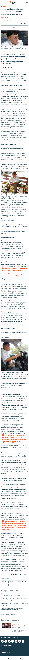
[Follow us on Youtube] (2, 641)
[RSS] (23, 641)
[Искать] (20, 658)
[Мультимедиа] (9, 658)
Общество (4, 6)
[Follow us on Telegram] (12, 641)
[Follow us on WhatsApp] (16, 641)
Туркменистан (15, 624)
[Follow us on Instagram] (5, 641)
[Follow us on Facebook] (9, 641)
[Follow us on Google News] (19, 641)
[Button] (24, 24)
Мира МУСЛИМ (5, 17)
